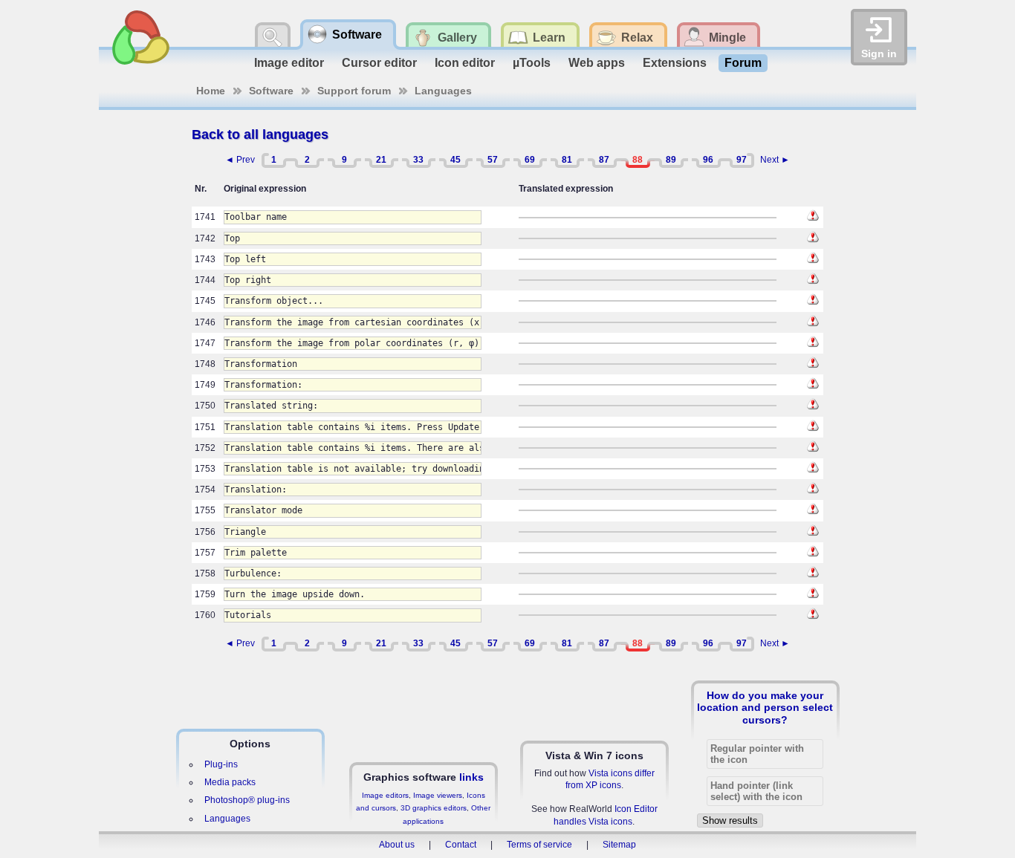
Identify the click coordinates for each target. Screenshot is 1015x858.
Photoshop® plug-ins (247, 800)
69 (530, 160)
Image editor (289, 62)
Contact (460, 844)
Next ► (775, 160)
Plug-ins (221, 764)
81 (567, 160)
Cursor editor (379, 62)
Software (271, 91)
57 (492, 160)
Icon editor (465, 62)
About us (397, 844)
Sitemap (619, 844)
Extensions (675, 62)
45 (455, 160)
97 (741, 160)
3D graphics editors (434, 808)
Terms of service (539, 844)
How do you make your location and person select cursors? (765, 707)
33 (418, 160)
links (471, 777)
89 (671, 160)
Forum (743, 62)
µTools (532, 62)
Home (210, 91)
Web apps (596, 62)
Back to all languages (260, 134)
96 (708, 160)
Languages (443, 91)
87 (604, 160)
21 (381, 160)
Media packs (230, 782)
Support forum (354, 91)
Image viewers (437, 795)
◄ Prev (240, 160)
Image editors (385, 795)
